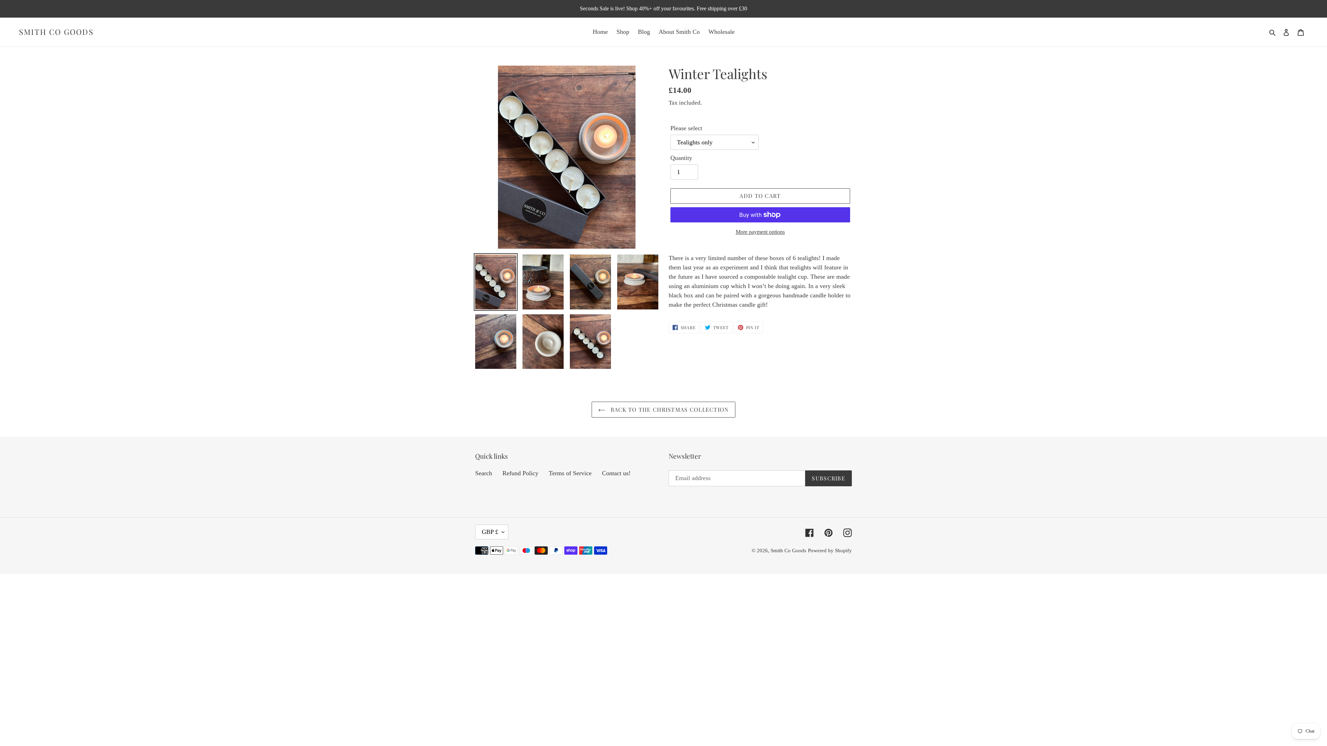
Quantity (681, 157)
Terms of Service (570, 473)
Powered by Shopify (830, 550)
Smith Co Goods (56, 31)
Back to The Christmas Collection (668, 409)
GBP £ (490, 531)
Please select (686, 128)
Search (483, 473)
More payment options (760, 232)
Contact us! (616, 473)
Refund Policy (520, 473)
